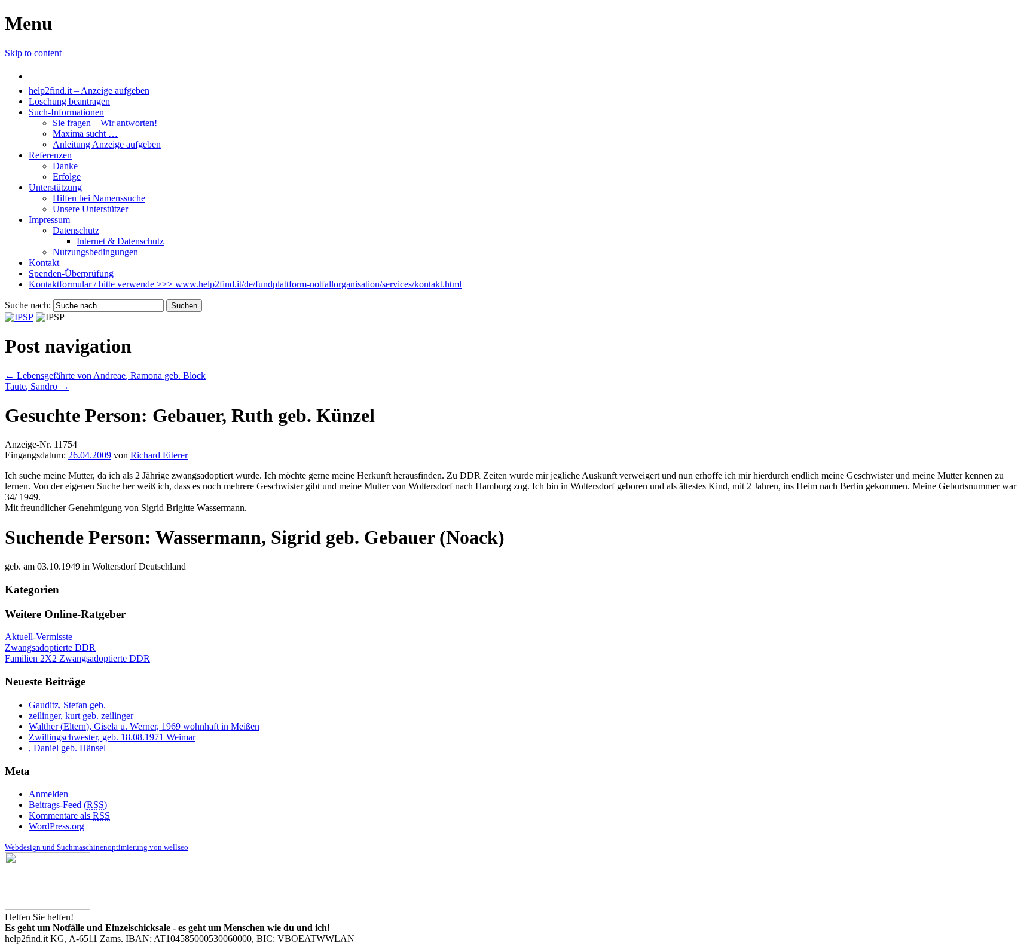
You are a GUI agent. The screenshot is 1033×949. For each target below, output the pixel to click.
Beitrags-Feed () (68, 805)
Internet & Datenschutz (120, 241)
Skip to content (33, 53)
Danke (65, 166)
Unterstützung (55, 187)
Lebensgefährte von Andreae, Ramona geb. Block (105, 376)
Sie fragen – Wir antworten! (105, 123)
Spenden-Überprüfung (71, 273)
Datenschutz (76, 230)
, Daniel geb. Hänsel (67, 748)
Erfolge (67, 177)
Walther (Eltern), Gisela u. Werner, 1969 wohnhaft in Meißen (144, 726)
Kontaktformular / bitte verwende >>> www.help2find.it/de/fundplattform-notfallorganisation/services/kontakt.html (245, 284)
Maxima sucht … (85, 133)
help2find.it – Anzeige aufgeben (89, 90)
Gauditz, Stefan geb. (67, 705)
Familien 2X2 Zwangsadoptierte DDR (77, 658)
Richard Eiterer (159, 455)
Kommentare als (69, 815)
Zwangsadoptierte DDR (50, 647)
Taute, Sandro (37, 386)
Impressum (49, 220)
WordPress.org (56, 826)
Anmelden (48, 794)
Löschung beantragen (69, 101)
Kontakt (44, 263)
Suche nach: (28, 305)
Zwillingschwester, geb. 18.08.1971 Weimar (112, 737)
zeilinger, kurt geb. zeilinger (81, 716)
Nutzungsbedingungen (95, 252)
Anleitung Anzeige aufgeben (107, 144)
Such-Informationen (66, 112)
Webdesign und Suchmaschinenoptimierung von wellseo (96, 847)
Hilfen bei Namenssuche (99, 198)
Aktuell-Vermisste (38, 637)
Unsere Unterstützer (90, 209)
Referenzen (50, 155)
